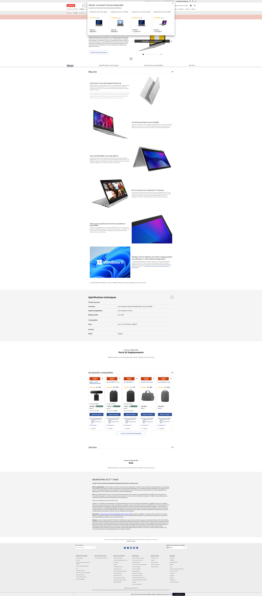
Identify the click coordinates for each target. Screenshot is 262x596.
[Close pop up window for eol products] (172, 3)
